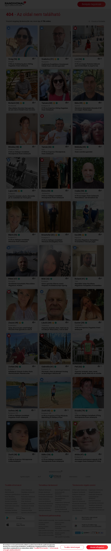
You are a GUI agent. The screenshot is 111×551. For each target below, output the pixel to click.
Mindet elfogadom (97, 547)
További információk (41, 548)
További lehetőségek (72, 547)
